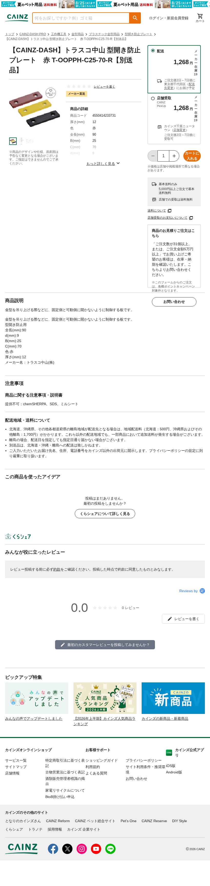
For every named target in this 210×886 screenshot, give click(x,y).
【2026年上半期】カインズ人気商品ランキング (104, 721)
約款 (56, 569)
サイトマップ (16, 767)
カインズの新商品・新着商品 (165, 718)
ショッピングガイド (102, 760)
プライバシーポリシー (144, 760)
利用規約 (93, 767)
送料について (157, 210)
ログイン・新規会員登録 (168, 18)
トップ (9, 34)
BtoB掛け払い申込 (60, 797)
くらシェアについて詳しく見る (105, 514)
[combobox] (77, 18)
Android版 (174, 772)
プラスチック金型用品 (104, 34)
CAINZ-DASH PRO (32, 34)
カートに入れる (192, 156)
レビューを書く (104, 86)
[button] (135, 18)
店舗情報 (12, 773)
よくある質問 (96, 773)
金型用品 (77, 34)
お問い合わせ (174, 302)
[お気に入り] (51, 93)
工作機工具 (58, 34)
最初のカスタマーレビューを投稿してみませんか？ (108, 645)
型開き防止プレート (138, 34)
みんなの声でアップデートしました (33, 718)
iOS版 (170, 766)
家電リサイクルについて (65, 790)
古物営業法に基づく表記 (65, 772)
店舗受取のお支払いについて (167, 218)
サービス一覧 (16, 760)
